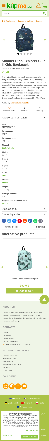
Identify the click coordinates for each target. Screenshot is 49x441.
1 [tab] (18, 54)
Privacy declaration (31, 430)
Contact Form (7, 335)
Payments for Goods (9, 359)
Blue (4, 176)
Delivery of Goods (8, 361)
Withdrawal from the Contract (12, 364)
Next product (40, 227)
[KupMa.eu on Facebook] (18, 389)
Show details (7, 435)
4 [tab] (28, 54)
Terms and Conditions (10, 356)
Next (45, 39)
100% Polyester (8, 148)
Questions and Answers (10, 341)
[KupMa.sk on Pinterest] (12, 389)
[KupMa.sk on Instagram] (6, 389)
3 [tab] (24, 54)
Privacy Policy (7, 370)
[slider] (7, 68)
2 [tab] (21, 54)
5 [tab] (31, 54)
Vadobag (5, 203)
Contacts (5, 333)
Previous (4, 39)
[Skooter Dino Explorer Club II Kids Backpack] (24, 38)
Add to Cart (25, 290)
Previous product (11, 227)
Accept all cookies (30, 437)
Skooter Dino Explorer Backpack (24, 279)
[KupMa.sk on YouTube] (24, 389)
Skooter (5, 183)
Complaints (6, 367)
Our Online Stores (8, 338)
